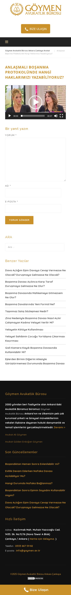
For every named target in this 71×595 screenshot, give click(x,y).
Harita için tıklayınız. (42, 538)
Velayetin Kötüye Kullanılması (24, 329)
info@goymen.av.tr (28, 550)
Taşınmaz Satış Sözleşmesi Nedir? (26, 311)
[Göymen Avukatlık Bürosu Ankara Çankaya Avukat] (35, 8)
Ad (8, 185)
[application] (35, 102)
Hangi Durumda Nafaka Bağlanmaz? (28, 483)
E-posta (11, 201)
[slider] (33, 116)
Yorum (11, 135)
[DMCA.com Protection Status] (35, 578)
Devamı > (59, 427)
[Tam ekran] (61, 116)
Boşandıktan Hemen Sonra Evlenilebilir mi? (32, 464)
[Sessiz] (56, 116)
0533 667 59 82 (24, 545)
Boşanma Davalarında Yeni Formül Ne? (30, 304)
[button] (35, 102)
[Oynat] (9, 116)
